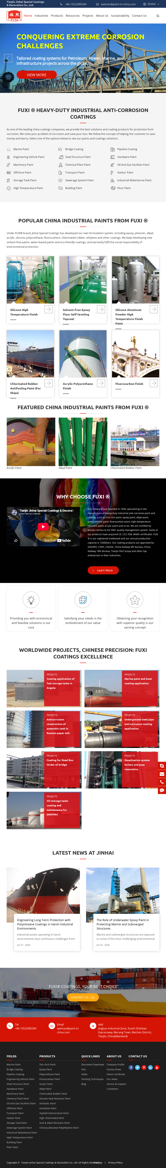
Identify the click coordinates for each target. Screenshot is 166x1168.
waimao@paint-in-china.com (118, 4)
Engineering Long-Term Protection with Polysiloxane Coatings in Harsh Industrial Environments (45, 924)
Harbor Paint (125, 172)
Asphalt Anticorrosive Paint (54, 1113)
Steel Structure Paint (78, 157)
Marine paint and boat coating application (138, 681)
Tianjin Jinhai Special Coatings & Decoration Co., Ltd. (49, 1162)
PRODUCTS (47, 1056)
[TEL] (162, 782)
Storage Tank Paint (24, 180)
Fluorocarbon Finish (129, 383)
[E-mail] (162, 774)
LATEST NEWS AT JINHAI (83, 852)
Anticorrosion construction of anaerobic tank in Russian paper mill (58, 726)
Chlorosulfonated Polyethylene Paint (59, 1127)
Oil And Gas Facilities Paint (133, 164)
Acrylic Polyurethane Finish (78, 386)
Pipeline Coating (127, 149)
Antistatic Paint (47, 1103)
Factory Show (114, 1069)
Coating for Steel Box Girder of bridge (60, 762)
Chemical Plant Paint (77, 164)
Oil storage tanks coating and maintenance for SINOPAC (57, 807)
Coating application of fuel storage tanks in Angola (61, 683)
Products (57, 16)
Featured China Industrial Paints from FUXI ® (83, 407)
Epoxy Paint (45, 1069)
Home (28, 16)
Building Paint (73, 188)
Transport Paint (75, 172)
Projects (87, 16)
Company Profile (115, 1064)
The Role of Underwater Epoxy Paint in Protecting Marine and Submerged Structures (123, 924)
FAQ (83, 1069)
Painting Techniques (92, 1079)
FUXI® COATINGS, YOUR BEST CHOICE (83, 986)
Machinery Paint (23, 164)
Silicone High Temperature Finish (24, 312)
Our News (112, 1079)
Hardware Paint (126, 157)
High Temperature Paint (28, 188)
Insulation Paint (47, 1108)
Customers (112, 1088)
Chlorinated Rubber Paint (126, 468)
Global (151, 4)
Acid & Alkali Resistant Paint (54, 1122)
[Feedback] (162, 790)
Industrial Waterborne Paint (134, 180)
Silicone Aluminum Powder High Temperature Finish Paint (129, 316)
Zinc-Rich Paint (47, 1064)
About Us (102, 16)
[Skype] (162, 766)
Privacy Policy (115, 1162)
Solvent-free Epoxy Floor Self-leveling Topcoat (76, 314)
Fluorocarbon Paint (49, 1079)
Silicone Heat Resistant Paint (54, 1098)
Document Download (92, 1064)
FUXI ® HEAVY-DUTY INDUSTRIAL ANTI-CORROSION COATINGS (83, 113)
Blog (83, 1083)
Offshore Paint (22, 172)
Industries (41, 16)
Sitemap (97, 1162)
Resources (73, 16)
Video (84, 1074)
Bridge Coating (74, 149)
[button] (155, 443)
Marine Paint (21, 149)
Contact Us (139, 16)
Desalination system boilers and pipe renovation (137, 764)
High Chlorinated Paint (51, 1118)
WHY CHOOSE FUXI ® (83, 496)
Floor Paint (124, 188)
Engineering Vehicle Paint (28, 157)
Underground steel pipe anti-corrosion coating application (139, 724)
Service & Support (116, 1083)
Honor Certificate (116, 1074)
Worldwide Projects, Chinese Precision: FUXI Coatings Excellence (83, 653)
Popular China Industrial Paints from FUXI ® (83, 220)
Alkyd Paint (65, 468)
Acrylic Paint (14, 468)
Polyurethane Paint (49, 1074)
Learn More (104, 570)
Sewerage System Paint (79, 180)
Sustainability (120, 16)
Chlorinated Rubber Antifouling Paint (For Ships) (25, 388)
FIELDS (11, 1056)
